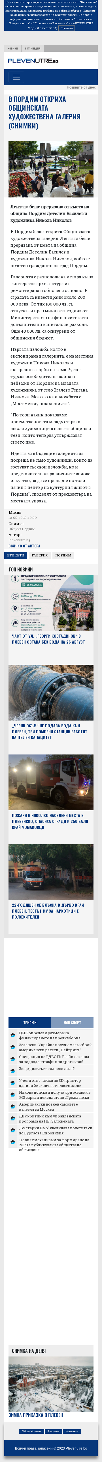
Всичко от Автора (24, 545)
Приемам (66, 28)
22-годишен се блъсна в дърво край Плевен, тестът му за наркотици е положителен (48, 911)
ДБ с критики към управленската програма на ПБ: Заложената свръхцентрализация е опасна (50, 1120)
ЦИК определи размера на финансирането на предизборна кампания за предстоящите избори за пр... (54, 1040)
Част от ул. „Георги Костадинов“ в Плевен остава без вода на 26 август (48, 639)
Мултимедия (33, 48)
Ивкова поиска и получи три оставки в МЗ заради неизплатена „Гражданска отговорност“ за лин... (55, 1097)
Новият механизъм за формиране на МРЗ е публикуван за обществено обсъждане (54, 1144)
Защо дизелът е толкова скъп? (47, 1068)
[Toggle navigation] (16, 77)
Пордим (63, 555)
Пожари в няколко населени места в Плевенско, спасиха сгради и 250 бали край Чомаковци (50, 821)
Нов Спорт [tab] (72, 1022)
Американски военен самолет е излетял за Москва (48, 1106)
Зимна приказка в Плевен (35, 1415)
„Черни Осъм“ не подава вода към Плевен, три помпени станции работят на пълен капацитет (49, 731)
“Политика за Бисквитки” (50, 23)
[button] (15, 162)
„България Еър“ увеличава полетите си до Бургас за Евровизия (55, 1130)
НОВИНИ (13, 48)
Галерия (40, 555)
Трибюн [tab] (30, 1022)
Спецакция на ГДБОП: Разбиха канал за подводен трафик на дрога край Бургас (54, 1061)
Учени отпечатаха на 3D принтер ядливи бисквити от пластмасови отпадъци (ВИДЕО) (50, 1085)
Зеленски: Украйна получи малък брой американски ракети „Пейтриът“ (55, 1047)
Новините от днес (81, 87)
